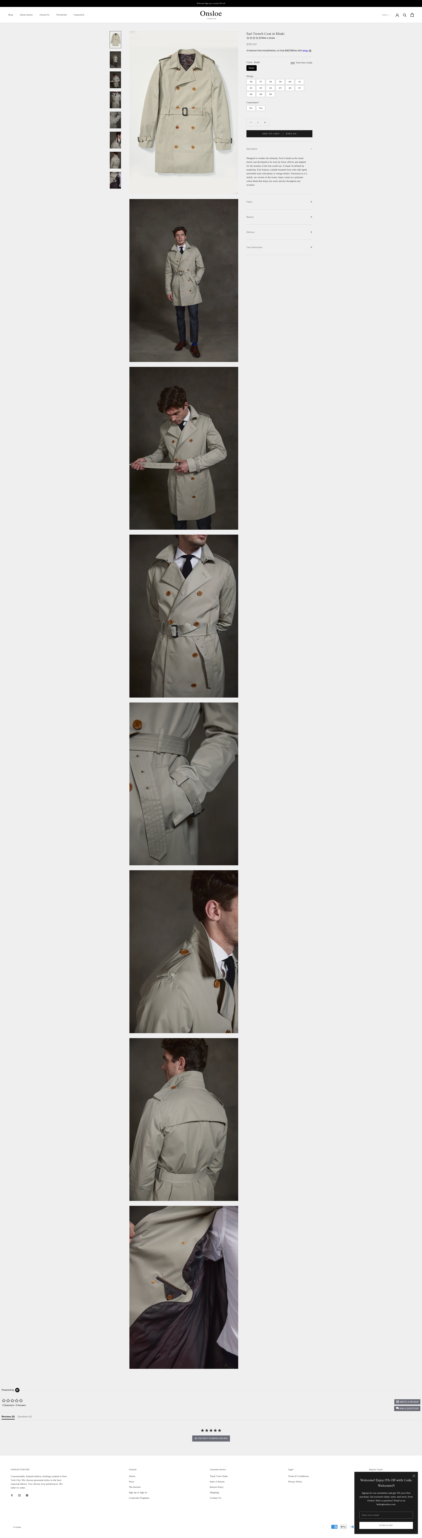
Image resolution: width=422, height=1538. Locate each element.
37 (260, 81)
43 (260, 88)
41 (300, 81)
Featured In (79, 15)
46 (290, 88)
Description (251, 149)
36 (251, 81)
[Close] (413, 1475)
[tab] (8, 1417)
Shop (10, 15)
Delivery (250, 232)
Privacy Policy (295, 1481)
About (132, 1476)
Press (131, 1481)
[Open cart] (412, 15)
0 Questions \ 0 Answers (14, 1405)
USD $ (384, 15)
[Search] (405, 15)
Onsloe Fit (44, 15)
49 (260, 94)
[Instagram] (19, 1495)
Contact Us (215, 1498)
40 (289, 81)
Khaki (252, 68)
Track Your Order (219, 1476)
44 (270, 88)
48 (251, 94)
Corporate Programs (139, 1498)
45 (280, 88)
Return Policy (217, 1487)
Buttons (250, 217)
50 (270, 94)
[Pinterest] (27, 1495)
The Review (61, 15)
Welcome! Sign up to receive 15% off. (211, 3)
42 (251, 88)
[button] (407, 1408)
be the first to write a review (211, 1438)
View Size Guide (303, 62)
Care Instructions (254, 247)
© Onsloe (17, 1527)
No (251, 108)
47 (299, 88)
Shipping (214, 1492)
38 (270, 81)
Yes (261, 108)
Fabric (249, 202)
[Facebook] (12, 1495)
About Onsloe (26, 15)
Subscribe (386, 1525)
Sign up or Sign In (138, 1492)
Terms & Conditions (298, 1476)
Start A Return (217, 1481)
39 (280, 81)
